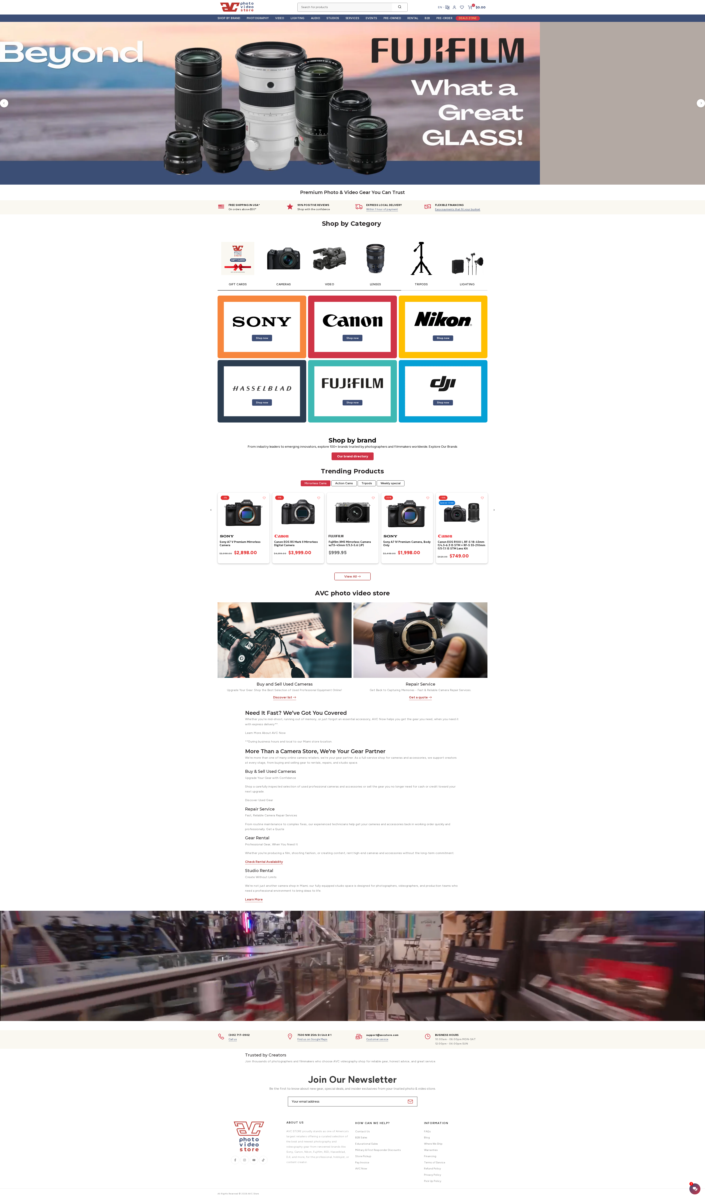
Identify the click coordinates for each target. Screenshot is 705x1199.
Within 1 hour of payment (382, 209)
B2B (427, 18)
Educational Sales (366, 1143)
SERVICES (352, 18)
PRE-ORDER (444, 18)
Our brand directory (352, 456)
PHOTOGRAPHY (258, 18)
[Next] (701, 103)
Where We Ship (433, 1143)
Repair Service (420, 684)
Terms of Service (434, 1162)
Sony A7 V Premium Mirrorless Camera (239, 543)
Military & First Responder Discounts (378, 1149)
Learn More (254, 899)
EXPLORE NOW (481, 133)
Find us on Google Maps (312, 1039)
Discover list (282, 697)
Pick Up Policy (432, 1180)
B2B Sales (361, 1137)
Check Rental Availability (264, 862)
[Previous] (4, 103)
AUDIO (315, 18)
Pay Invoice (362, 1162)
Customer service (377, 1039)
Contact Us (362, 1131)
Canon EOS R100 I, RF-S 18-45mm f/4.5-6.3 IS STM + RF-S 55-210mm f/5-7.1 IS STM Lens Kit (461, 545)
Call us (233, 1039)
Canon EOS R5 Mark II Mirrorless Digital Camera (296, 543)
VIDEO (279, 18)
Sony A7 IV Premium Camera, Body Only (406, 543)
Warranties (431, 1149)
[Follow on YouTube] (254, 1160)
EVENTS (371, 18)
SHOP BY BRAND (229, 18)
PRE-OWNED (392, 18)
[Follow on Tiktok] (263, 1160)
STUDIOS (332, 18)
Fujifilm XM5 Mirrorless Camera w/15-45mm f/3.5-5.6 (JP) (349, 543)
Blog (427, 1137)
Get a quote (418, 697)
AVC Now (361, 1168)
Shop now (262, 337)
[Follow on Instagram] (244, 1160)
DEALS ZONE (468, 18)
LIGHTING (298, 18)
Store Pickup (363, 1156)
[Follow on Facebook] (235, 1160)
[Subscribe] (410, 1101)
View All (350, 576)
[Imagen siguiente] (265, 512)
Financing (430, 1156)
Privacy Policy (432, 1174)
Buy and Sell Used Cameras (285, 684)
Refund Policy (432, 1168)
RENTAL (412, 18)
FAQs (427, 1131)
